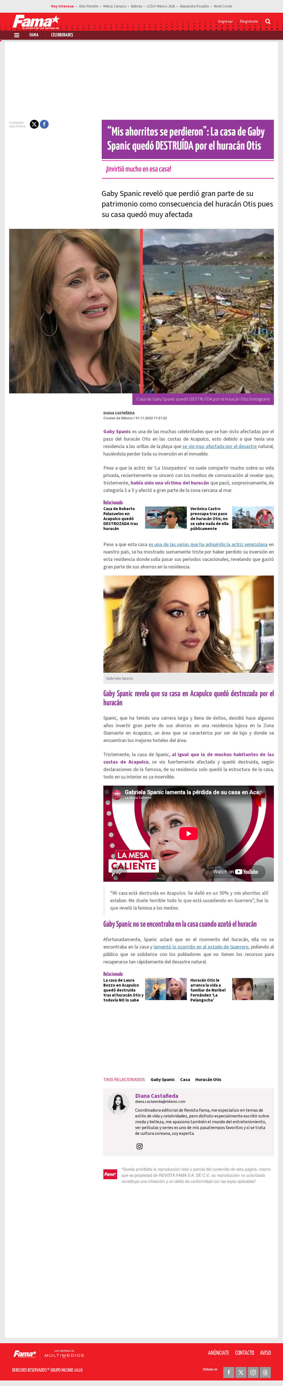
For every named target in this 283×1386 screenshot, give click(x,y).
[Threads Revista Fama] (265, 1372)
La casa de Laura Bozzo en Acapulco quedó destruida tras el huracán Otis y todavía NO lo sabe (123, 990)
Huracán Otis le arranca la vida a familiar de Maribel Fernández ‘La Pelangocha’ (208, 990)
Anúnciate (218, 1353)
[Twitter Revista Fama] (241, 1372)
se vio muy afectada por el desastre (219, 446)
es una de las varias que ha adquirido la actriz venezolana (208, 544)
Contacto (244, 1353)
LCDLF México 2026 (161, 6)
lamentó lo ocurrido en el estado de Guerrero (201, 947)
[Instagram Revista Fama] (253, 1372)
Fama (34, 35)
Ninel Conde (223, 6)
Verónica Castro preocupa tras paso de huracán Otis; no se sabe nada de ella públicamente (209, 519)
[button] (34, 124)
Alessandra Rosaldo (194, 6)
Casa (185, 1080)
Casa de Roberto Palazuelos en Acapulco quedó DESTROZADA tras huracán (120, 519)
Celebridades (62, 35)
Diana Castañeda (119, 413)
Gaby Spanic (163, 1080)
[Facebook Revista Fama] (228, 1372)
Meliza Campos (114, 6)
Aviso (265, 1353)
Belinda (136, 6)
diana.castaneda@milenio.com (160, 1101)
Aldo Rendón (89, 6)
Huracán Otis (208, 1080)
